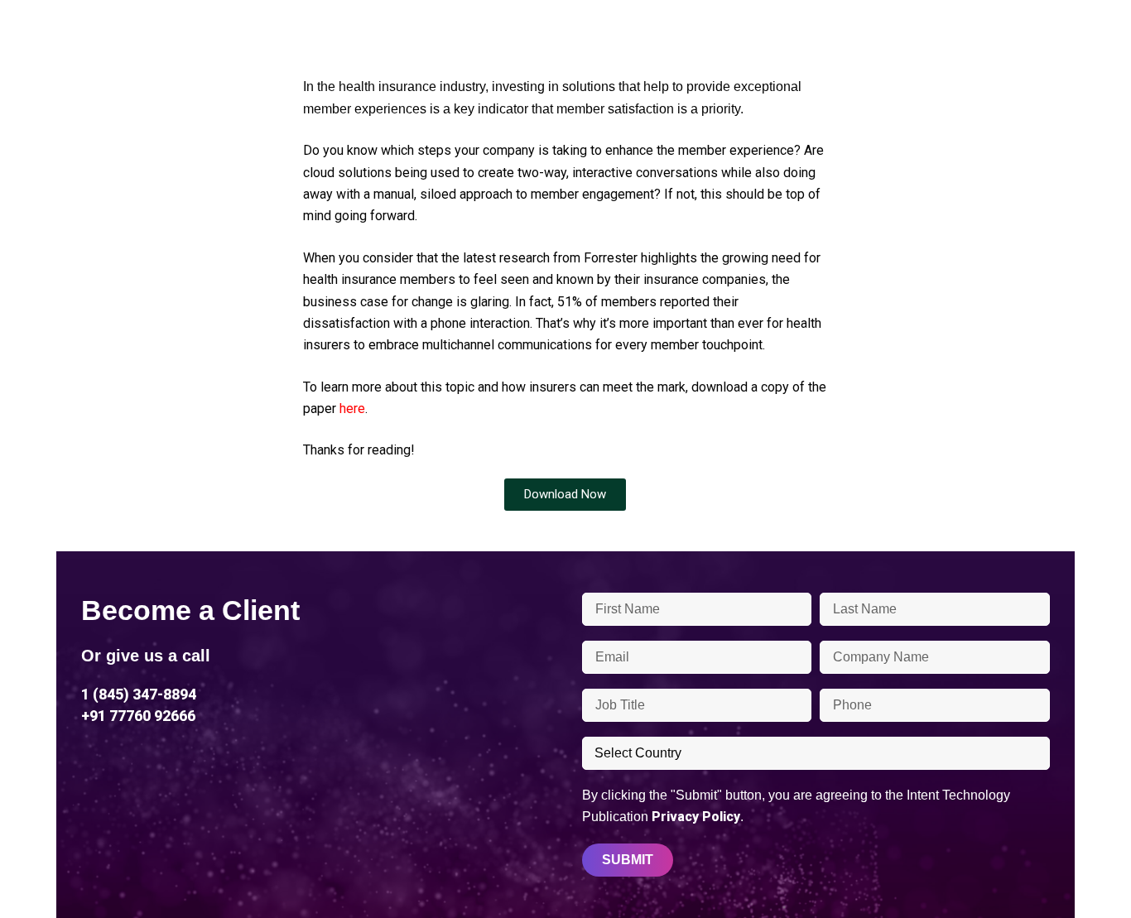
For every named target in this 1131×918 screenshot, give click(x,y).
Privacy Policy (696, 816)
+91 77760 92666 (138, 715)
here (352, 408)
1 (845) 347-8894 (138, 694)
